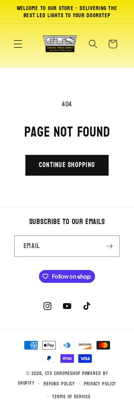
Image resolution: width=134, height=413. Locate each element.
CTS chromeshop (63, 373)
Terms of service (71, 396)
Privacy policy (100, 383)
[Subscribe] (109, 246)
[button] (18, 44)
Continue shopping (67, 165)
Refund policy (59, 383)
